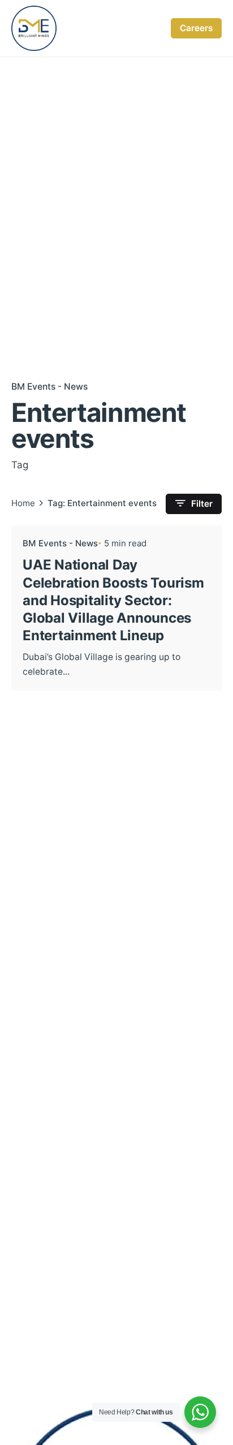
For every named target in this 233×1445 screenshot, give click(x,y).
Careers (196, 28)
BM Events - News (49, 386)
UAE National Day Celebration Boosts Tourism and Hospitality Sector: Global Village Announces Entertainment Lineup (113, 600)
